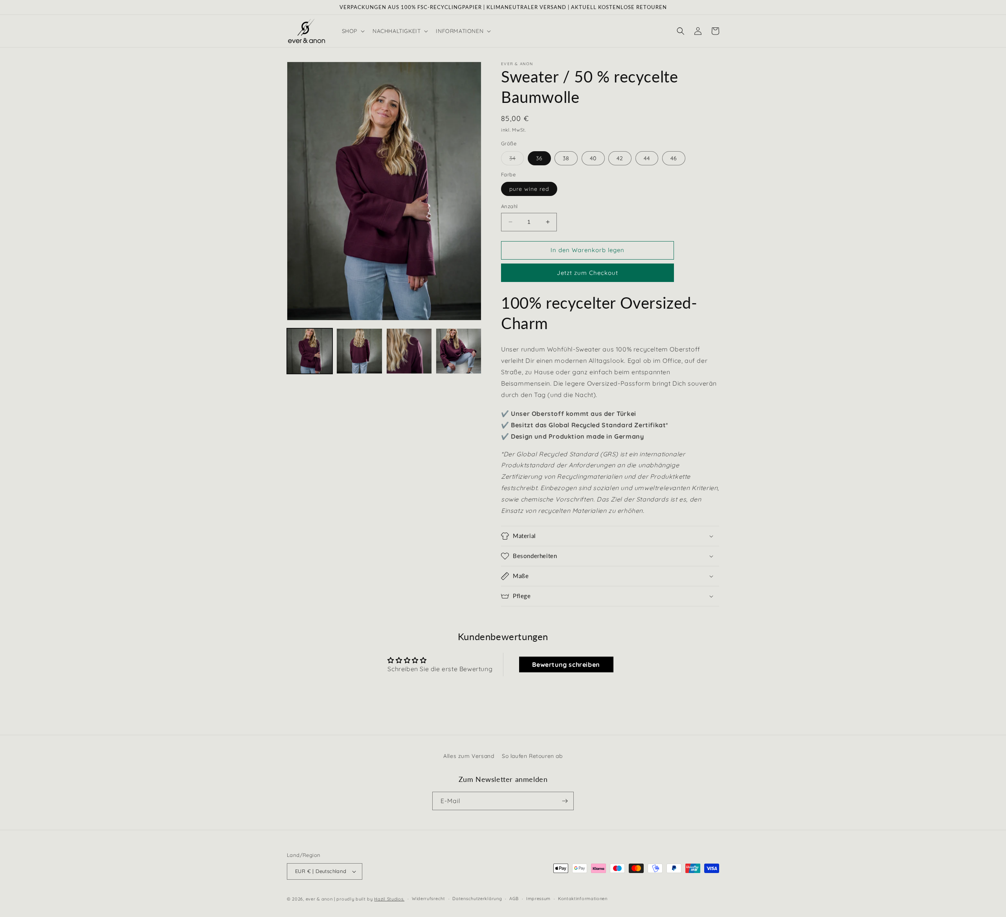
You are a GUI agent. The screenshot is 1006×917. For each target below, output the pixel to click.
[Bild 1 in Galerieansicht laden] (309, 351)
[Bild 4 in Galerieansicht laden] (458, 351)
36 (539, 158)
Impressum (538, 898)
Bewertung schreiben (566, 664)
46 (673, 158)
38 (566, 158)
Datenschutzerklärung (477, 898)
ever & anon (319, 899)
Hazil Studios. (389, 899)
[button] (352, 31)
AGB (514, 898)
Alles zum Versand (468, 756)
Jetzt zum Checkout (587, 272)
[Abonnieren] (564, 801)
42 (620, 158)
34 (516, 159)
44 (647, 158)
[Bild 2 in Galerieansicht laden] (359, 351)
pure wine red (529, 188)
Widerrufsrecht (428, 898)
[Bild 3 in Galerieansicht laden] (409, 351)
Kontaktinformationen (583, 898)
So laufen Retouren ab (532, 756)
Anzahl (509, 206)
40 (593, 158)
